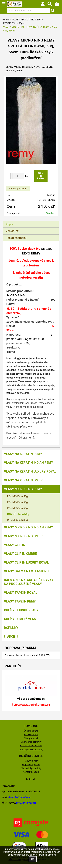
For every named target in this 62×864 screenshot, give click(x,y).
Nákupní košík (31, 738)
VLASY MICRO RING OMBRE (24, 536)
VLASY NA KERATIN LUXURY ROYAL (30, 471)
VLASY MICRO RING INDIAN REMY (28, 527)
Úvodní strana (31, 730)
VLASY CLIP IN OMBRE (20, 554)
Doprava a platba (31, 764)
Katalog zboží (31, 734)
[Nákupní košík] (58, 4)
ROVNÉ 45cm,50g (17, 502)
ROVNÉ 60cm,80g (17, 520)
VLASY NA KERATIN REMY (23, 454)
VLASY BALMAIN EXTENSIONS (26, 571)
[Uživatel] (44, 4)
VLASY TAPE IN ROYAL (20, 593)
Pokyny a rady (31, 760)
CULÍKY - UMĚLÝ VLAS (20, 619)
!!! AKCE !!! (11, 636)
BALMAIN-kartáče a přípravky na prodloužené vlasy (28, 582)
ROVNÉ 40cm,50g (17, 496)
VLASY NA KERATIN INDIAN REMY (28, 463)
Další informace (47, 854)
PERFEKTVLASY (46, 199)
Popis (9, 224)
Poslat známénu (16, 237)
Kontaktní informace (31, 745)
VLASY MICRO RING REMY (23, 489)
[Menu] (3, 4)
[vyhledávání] (51, 4)
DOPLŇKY (11, 628)
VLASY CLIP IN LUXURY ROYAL (26, 562)
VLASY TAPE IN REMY (20, 601)
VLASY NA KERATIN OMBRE (24, 480)
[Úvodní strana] (15, 4)
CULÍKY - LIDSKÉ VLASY (21, 610)
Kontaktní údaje (31, 771)
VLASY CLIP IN (14, 545)
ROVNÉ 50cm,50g (17, 508)
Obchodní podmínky (31, 741)
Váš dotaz (12, 231)
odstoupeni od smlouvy (31, 749)
